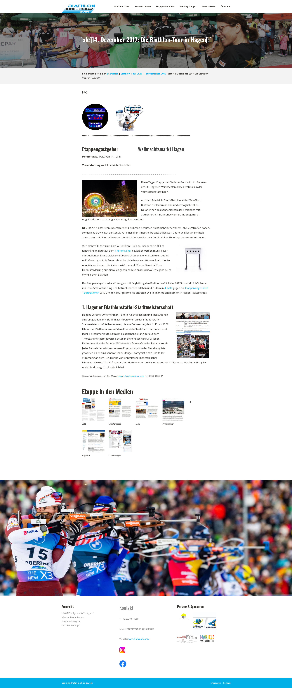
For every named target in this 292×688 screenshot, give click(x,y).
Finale (168, 288)
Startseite (112, 73)
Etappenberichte (165, 6)
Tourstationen (143, 6)
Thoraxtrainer (123, 250)
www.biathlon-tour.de (138, 638)
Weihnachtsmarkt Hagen (161, 149)
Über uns (225, 6)
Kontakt (226, 682)
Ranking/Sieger (187, 6)
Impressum (216, 682)
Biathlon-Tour (122, 6)
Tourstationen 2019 (155, 73)
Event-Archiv (209, 6)
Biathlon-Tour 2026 (131, 73)
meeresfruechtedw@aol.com (131, 376)
